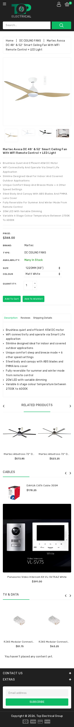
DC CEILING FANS (30, 40)
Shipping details (42, 317)
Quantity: (10, 283)
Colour (8, 274)
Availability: (11, 260)
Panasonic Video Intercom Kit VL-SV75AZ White (37, 577)
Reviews (25, 317)
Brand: (7, 245)
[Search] (61, 25)
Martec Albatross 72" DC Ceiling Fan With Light (33, 454)
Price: (7, 233)
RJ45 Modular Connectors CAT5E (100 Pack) (31, 641)
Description (11, 317)
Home (9, 40)
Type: (6, 252)
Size (6, 268)
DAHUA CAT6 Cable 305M (42, 485)
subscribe (37, 702)
